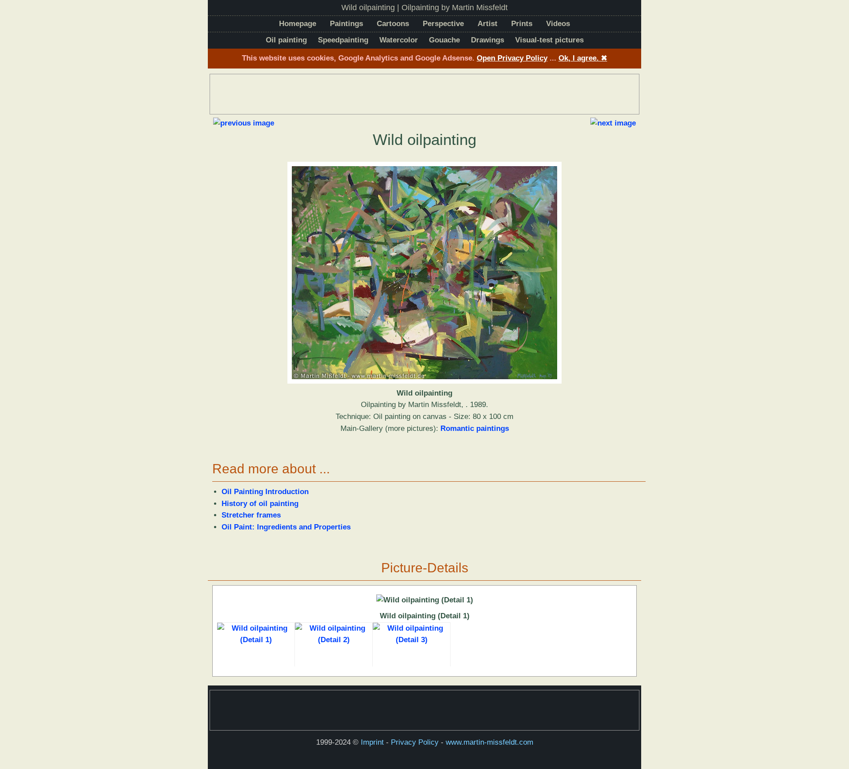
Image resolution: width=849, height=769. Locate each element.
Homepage (297, 23)
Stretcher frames (251, 515)
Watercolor (398, 40)
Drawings (487, 40)
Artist (487, 23)
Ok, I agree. (582, 58)
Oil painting (286, 40)
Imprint (372, 742)
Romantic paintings (474, 428)
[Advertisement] (424, 94)
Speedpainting (343, 40)
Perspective (443, 23)
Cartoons (393, 23)
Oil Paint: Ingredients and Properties (286, 527)
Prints (521, 23)
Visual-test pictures (549, 40)
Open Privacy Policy (512, 58)
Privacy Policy (415, 742)
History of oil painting (260, 503)
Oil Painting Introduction (265, 491)
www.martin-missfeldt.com (489, 742)
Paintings (346, 23)
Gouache (444, 40)
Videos (558, 23)
